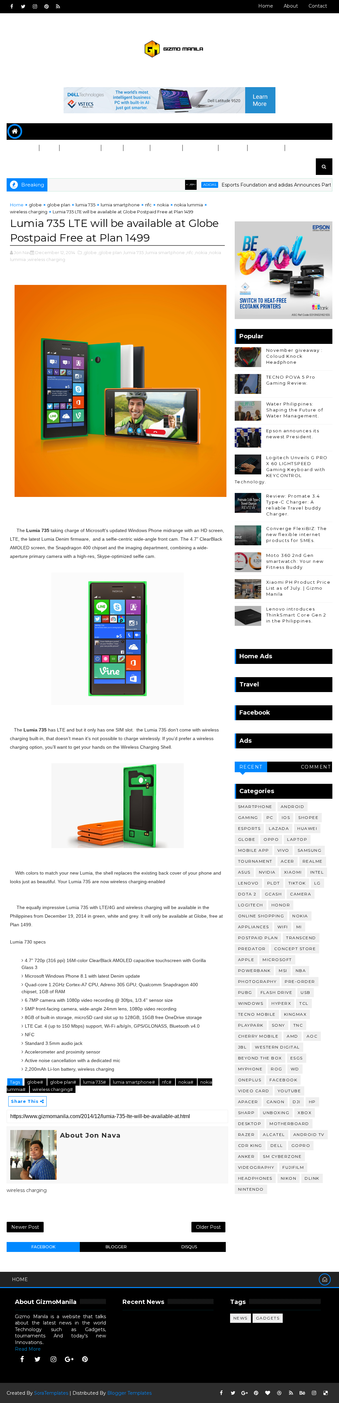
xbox (305, 1112)
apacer (248, 1101)
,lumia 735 (133, 252)
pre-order (300, 981)
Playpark (251, 1025)
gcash (273, 893)
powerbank (254, 970)
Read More (28, 1349)
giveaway (200, 148)
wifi (282, 926)
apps (112, 148)
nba (301, 970)
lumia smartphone (120, 204)
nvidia (267, 872)
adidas (185, 185)
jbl (242, 1047)
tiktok (297, 883)
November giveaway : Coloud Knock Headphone (294, 356)
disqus (189, 1246)
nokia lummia (188, 204)
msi (283, 970)
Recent (251, 767)
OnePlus (250, 1079)
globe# (35, 1082)
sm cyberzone (282, 1156)
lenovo (248, 883)
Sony (278, 1025)
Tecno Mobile (257, 1014)
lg (317, 883)
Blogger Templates (129, 1393)
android (293, 806)
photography (257, 981)
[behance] (303, 1393)
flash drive (277, 992)
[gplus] (69, 1359)
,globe (90, 252)
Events (232, 148)
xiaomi (293, 872)
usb (306, 992)
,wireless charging (46, 259)
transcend (301, 937)
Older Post (208, 1227)
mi (299, 926)
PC (46, 148)
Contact (318, 6)
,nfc (189, 252)
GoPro (301, 1145)
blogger (116, 1246)
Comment (316, 767)
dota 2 (247, 893)
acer (287, 861)
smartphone (255, 806)
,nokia (200, 252)
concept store (295, 948)
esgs (296, 1057)
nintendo (251, 1189)
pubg (245, 992)
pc (269, 817)
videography (256, 1167)
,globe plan (110, 252)
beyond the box (260, 1057)
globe (35, 204)
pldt (273, 883)
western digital (277, 1047)
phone (20, 148)
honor (280, 904)
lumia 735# (95, 1082)
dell (276, 1145)
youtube (289, 1090)
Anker (246, 1156)
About (291, 6)
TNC (298, 1025)
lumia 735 (85, 204)
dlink (312, 1178)
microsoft (277, 959)
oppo (271, 839)
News (240, 1318)
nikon (289, 1178)
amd (292, 1036)
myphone (250, 1068)
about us (25, 165)
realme (313, 861)
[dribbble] (279, 1393)
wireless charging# (52, 1089)
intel (317, 872)
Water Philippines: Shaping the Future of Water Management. (294, 409)
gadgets (268, 1318)
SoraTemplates (51, 1393)
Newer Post (25, 1227)
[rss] (58, 7)
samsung (310, 850)
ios (286, 817)
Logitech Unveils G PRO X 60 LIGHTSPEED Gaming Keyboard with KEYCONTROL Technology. (281, 469)
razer (246, 1134)
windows (251, 1003)
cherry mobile (258, 1036)
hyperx (281, 1003)
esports (249, 828)
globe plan (58, 204)
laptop (297, 839)
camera (300, 893)
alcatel (274, 1134)
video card (253, 1090)
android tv (308, 1134)
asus (244, 872)
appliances (253, 926)
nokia (163, 204)
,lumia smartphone (165, 252)
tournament (255, 861)
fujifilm (293, 1167)
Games (136, 148)
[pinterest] (46, 7)
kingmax (295, 1014)
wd (295, 1068)
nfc (148, 204)
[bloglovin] (268, 1393)
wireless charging (28, 211)
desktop (250, 1123)
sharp (246, 1112)
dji (297, 1101)
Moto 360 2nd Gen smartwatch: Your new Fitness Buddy (295, 561)
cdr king (250, 1145)
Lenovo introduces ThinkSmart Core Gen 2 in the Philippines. (296, 614)
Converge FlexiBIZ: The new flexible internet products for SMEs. (296, 534)
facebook (43, 1246)
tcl (304, 1003)
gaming (248, 817)
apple (246, 959)
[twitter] (23, 7)
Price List (265, 148)
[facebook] (12, 7)
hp (312, 1101)
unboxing (276, 1112)
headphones (255, 1178)
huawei (307, 828)
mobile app (253, 850)
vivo (283, 850)
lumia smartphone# (134, 1082)
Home (265, 6)
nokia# (186, 1082)
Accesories (80, 148)
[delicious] (326, 1393)
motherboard (289, 1123)
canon (275, 1101)
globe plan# (63, 1082)
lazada (279, 828)
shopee (308, 817)
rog (276, 1068)
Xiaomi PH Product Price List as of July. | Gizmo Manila (298, 588)
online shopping (261, 915)
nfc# (167, 1082)
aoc (312, 1036)
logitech (250, 904)
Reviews (166, 148)
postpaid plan (258, 937)
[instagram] (35, 7)
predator (252, 948)
